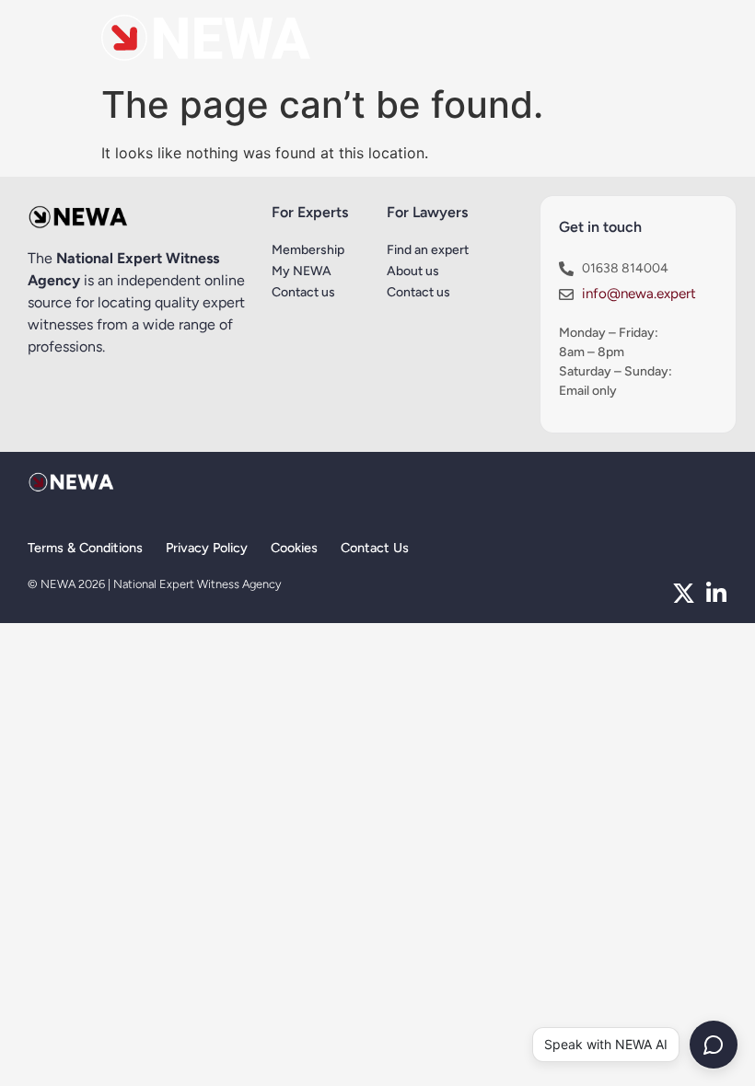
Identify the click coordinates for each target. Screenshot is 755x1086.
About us (413, 271)
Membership (308, 250)
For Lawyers (427, 212)
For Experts (310, 212)
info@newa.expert (639, 293)
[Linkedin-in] (715, 593)
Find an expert (428, 250)
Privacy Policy (207, 547)
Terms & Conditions (85, 547)
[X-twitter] (683, 593)
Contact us (303, 292)
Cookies (294, 547)
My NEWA (301, 271)
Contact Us (375, 547)
